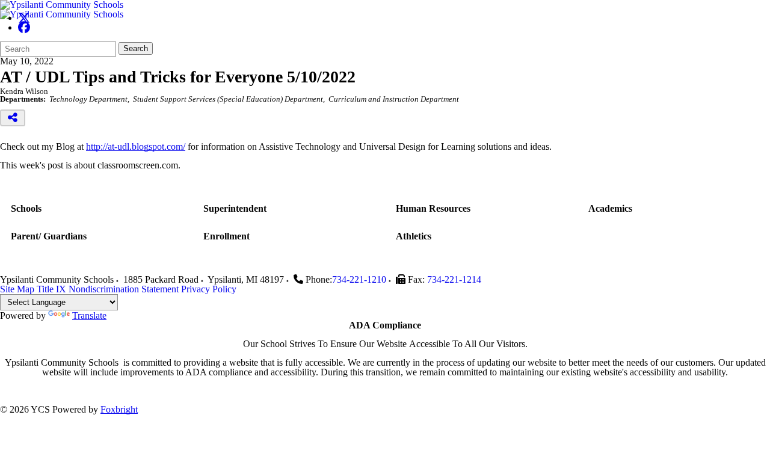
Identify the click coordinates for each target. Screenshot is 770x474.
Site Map (17, 289)
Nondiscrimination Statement (124, 289)
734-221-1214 (454, 279)
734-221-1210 (359, 279)
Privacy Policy (208, 289)
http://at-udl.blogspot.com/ (135, 146)
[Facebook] (24, 27)
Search (135, 48)
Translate (89, 315)
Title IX (51, 289)
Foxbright (119, 409)
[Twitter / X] (24, 18)
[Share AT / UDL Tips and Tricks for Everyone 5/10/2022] (12, 117)
